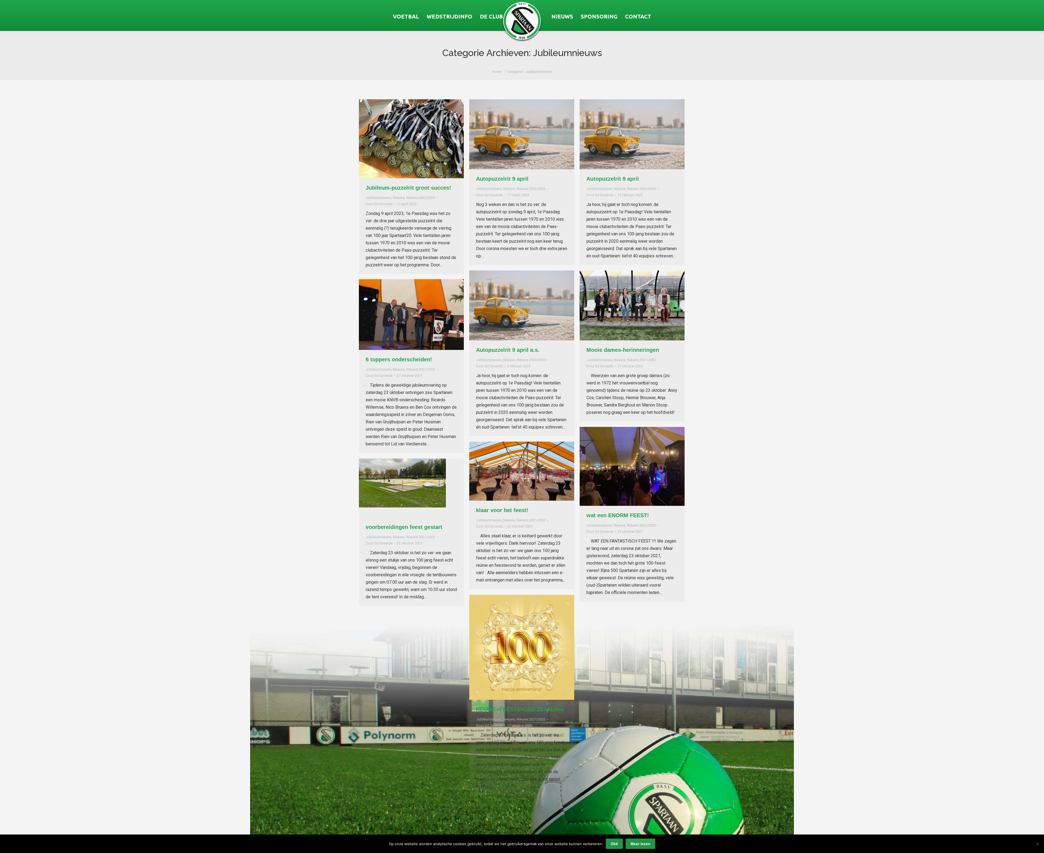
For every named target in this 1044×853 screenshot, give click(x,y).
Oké (614, 844)
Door (379, 204)
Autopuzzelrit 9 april (502, 179)
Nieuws (399, 198)
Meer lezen (640, 844)
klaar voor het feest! (502, 510)
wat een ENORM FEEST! (617, 515)
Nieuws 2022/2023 (420, 198)
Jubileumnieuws (378, 198)
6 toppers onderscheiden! (399, 359)
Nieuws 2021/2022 (641, 360)
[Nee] (1037, 843)
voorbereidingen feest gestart (404, 527)
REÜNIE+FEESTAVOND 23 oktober (520, 709)
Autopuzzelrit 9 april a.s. (507, 350)
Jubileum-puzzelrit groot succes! (408, 188)
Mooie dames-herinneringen (622, 350)
